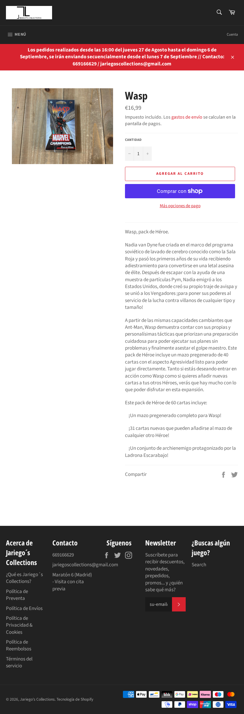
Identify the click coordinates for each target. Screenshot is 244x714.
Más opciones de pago (180, 206)
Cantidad (133, 140)
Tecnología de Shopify (75, 699)
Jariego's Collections (37, 699)
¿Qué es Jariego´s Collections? (24, 578)
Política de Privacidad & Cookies (19, 625)
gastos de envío (186, 117)
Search (199, 564)
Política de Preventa (17, 595)
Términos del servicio (19, 662)
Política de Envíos (24, 608)
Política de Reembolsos (18, 645)
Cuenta (232, 34)
